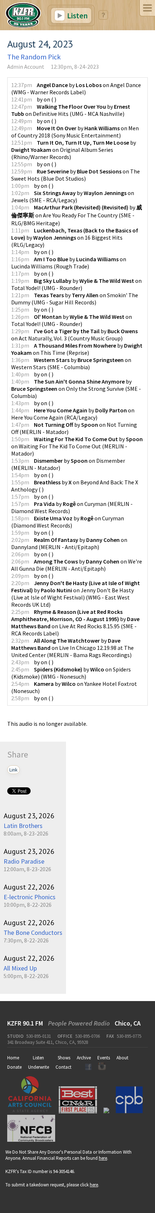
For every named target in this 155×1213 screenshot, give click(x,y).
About (122, 1058)
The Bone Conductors (33, 932)
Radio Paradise (24, 861)
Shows (64, 1058)
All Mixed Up (20, 968)
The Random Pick (34, 56)
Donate (14, 1067)
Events (103, 1058)
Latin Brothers (23, 826)
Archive (84, 1058)
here (103, 1158)
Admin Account (25, 66)
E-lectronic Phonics (30, 897)
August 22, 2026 (29, 887)
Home (13, 1058)
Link (13, 769)
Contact (63, 1067)
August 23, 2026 (29, 815)
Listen (77, 15)
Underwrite (38, 1067)
